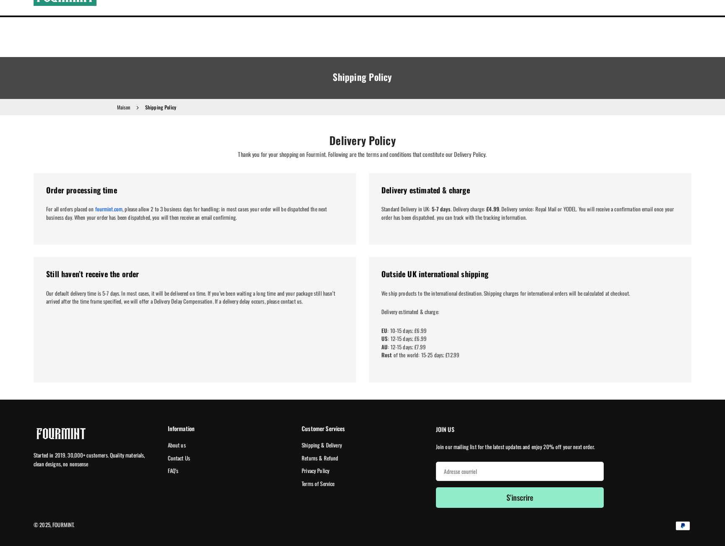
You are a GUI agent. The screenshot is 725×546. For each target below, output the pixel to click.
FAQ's (173, 470)
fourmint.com (109, 209)
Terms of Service (318, 483)
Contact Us (179, 458)
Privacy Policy (315, 470)
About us (177, 445)
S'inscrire (519, 497)
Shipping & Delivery (322, 445)
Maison (123, 107)
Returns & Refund (320, 458)
